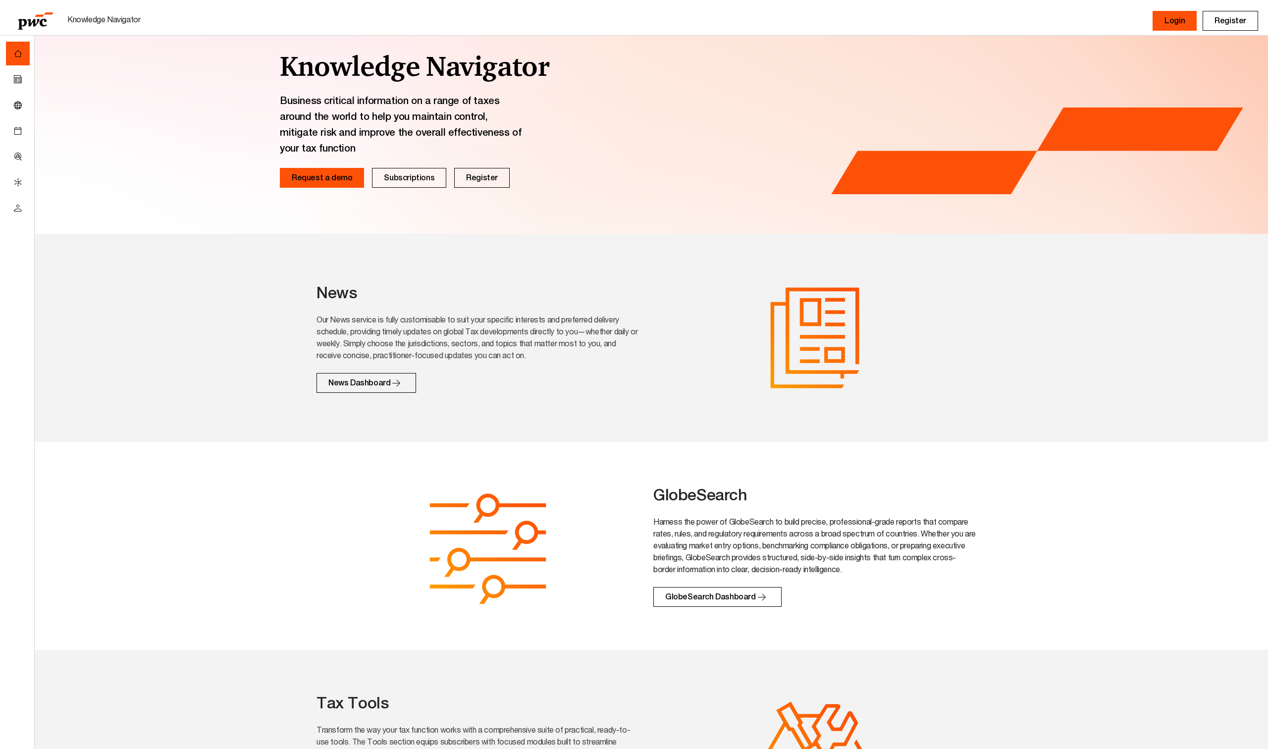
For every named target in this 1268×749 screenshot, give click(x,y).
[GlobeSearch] (18, 105)
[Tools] (18, 156)
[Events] (18, 131)
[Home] (18, 53)
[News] (18, 79)
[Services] (18, 182)
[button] (1175, 21)
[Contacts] (18, 208)
